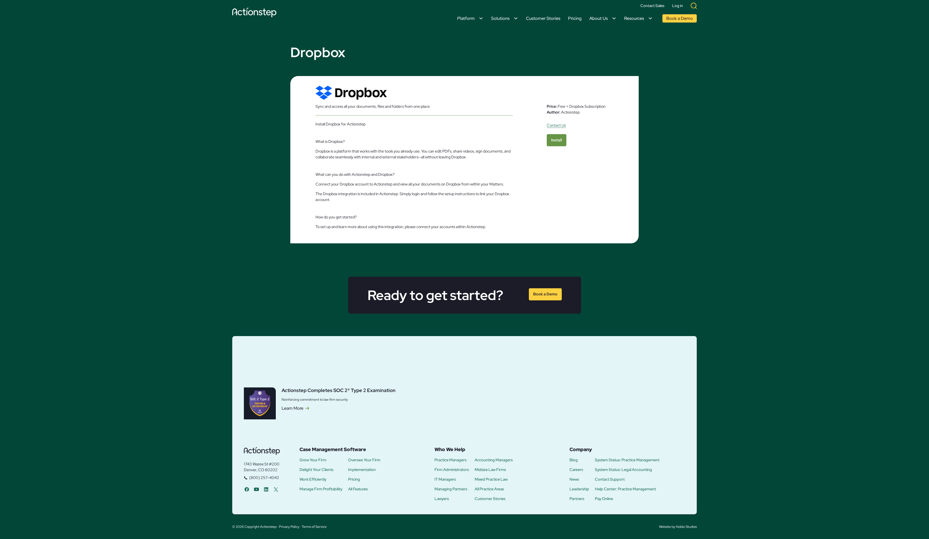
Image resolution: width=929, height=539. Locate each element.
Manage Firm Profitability (321, 489)
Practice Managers (450, 460)
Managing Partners (451, 489)
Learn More (292, 408)
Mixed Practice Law (491, 479)
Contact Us (556, 125)
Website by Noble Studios (678, 526)
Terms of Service (314, 526)
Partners (576, 499)
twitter (276, 489)
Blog (573, 460)
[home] (255, 13)
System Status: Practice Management (627, 460)
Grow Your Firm (313, 460)
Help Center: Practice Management (625, 489)
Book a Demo (679, 18)
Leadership (579, 489)
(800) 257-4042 (264, 477)
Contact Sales (652, 6)
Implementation (362, 470)
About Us (598, 18)
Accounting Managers (494, 460)
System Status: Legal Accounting (623, 470)
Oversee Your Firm (364, 460)
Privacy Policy (289, 526)
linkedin (266, 489)
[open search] (694, 6)
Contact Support (610, 479)
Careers (576, 470)
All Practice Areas (489, 489)
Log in (677, 6)
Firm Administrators (452, 470)
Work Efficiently (313, 479)
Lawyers (442, 499)
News (574, 479)
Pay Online (604, 499)
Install (556, 140)
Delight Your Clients (316, 470)
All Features (358, 489)
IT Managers (445, 479)
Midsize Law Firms (490, 470)
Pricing (575, 18)
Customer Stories (543, 18)
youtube (256, 489)
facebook (247, 489)
